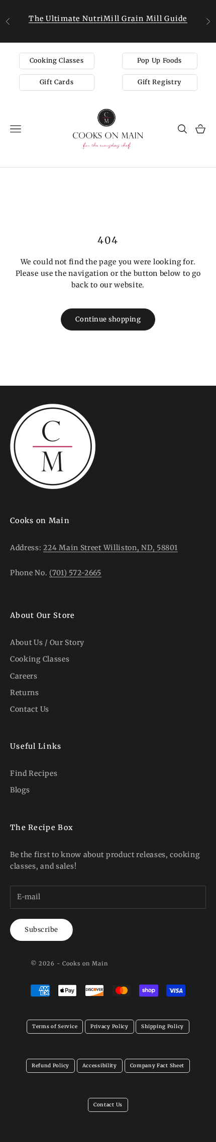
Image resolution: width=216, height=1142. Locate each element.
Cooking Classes (57, 60)
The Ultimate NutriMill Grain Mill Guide (108, 18)
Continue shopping (108, 319)
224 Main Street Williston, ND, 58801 (110, 547)
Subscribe (41, 929)
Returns (24, 692)
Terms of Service (54, 1026)
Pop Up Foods (159, 60)
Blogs (20, 789)
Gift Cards (57, 82)
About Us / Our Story (47, 642)
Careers (24, 676)
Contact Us (29, 709)
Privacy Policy (109, 1026)
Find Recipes (33, 773)
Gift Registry (159, 82)
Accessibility (99, 1065)
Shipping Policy (162, 1026)
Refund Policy (50, 1065)
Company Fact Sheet (157, 1065)
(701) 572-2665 (75, 572)
